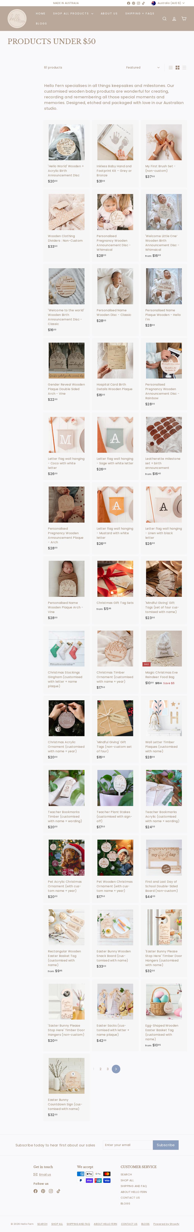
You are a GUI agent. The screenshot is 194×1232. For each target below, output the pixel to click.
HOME (41, 13)
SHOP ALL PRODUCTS (71, 13)
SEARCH (126, 1174)
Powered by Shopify (166, 1224)
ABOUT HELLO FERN (134, 1192)
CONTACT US (130, 1198)
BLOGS (41, 23)
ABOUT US (109, 13)
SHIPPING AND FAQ (134, 1186)
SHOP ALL (127, 1180)
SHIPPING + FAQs (140, 13)
